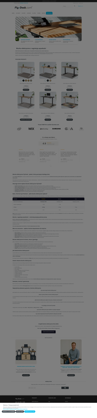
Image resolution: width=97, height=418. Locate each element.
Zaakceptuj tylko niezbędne (9, 411)
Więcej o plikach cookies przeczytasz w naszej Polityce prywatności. (15, 409)
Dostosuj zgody (19, 411)
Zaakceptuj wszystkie (29, 411)
